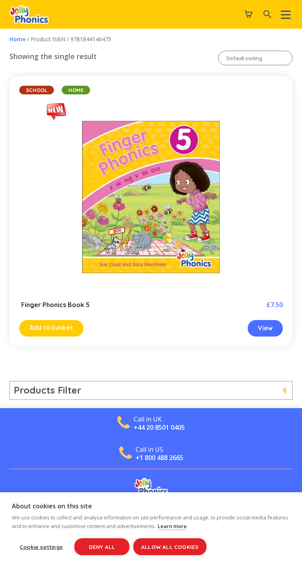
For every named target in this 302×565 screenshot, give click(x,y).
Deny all (102, 546)
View (265, 328)
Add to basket (51, 327)
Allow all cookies (170, 546)
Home (17, 39)
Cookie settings (41, 546)
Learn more (172, 526)
